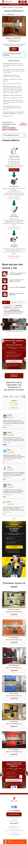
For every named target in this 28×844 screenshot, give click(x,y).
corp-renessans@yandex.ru (14, 817)
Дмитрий (9, 432)
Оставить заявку (14, 169)
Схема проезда (14, 823)
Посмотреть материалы (14, 376)
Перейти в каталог (14, 256)
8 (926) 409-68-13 (15, 164)
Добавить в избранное (14, 826)
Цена (4, 302)
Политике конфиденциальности (15, 364)
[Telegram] (13, 576)
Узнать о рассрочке (14, 228)
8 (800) (14, 810)
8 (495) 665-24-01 (15, 161)
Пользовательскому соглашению (11, 365)
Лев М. (8, 449)
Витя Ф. (9, 501)
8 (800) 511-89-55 (15, 159)
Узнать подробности (23, 124)
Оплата (21, 302)
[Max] (15, 576)
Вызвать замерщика (14, 198)
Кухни (10, 7)
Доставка (14, 302)
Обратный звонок (14, 814)
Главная (4, 7)
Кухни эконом (18, 7)
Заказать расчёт (14, 49)
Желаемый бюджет (15, 356)
